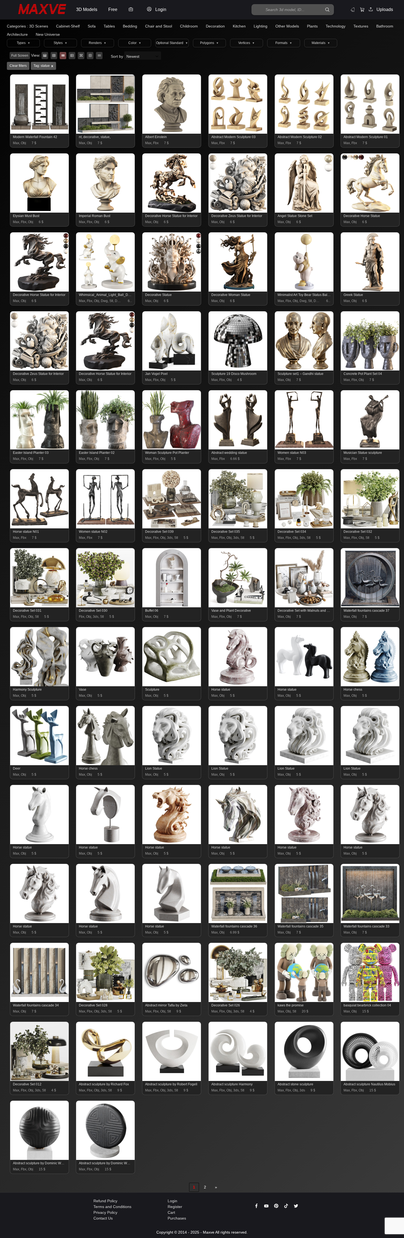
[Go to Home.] (36, 9)
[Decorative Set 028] (105, 1000)
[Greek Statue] (370, 290)
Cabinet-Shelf (68, 26)
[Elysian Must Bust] (39, 211)
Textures (360, 26)
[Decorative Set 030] (105, 606)
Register (175, 1206)
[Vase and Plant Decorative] (238, 606)
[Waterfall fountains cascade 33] (370, 921)
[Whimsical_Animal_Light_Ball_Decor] (105, 290)
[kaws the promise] (304, 1000)
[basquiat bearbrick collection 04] (370, 1000)
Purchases (177, 1218)
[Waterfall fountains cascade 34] (39, 1000)
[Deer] (39, 764)
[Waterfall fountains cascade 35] (304, 921)
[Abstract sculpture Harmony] (238, 1079)
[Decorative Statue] (171, 290)
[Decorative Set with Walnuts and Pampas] (304, 606)
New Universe (48, 34)
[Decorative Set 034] (304, 527)
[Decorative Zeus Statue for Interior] (238, 211)
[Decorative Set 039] (171, 527)
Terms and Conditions (112, 1206)
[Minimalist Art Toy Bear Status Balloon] (304, 290)
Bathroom (384, 26)
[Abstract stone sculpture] (304, 1079)
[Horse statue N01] (39, 527)
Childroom (189, 26)
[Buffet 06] (171, 606)
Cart (171, 1212)
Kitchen (239, 26)
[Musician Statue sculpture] (370, 448)
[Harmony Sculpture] (39, 685)
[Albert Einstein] (171, 132)
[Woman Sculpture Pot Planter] (171, 448)
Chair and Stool (158, 26)
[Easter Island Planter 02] (105, 448)
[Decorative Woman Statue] (238, 290)
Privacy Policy (105, 1212)
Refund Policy (105, 1201)
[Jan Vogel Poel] (171, 369)
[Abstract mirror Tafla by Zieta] (171, 1000)
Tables (109, 26)
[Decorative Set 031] (39, 606)
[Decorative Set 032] (370, 527)
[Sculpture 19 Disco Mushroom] (238, 369)
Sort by (117, 56)
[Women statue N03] (304, 448)
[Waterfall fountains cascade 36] (238, 921)
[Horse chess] (370, 685)
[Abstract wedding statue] (238, 448)
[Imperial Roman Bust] (105, 211)
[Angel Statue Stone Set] (304, 211)
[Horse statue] (238, 685)
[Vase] (105, 685)
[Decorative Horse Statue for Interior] (171, 211)
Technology (335, 26)
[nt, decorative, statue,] (105, 132)
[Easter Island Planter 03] (39, 448)
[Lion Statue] (171, 764)
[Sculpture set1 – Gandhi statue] (304, 369)
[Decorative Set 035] (238, 527)
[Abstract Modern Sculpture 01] (370, 132)
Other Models (287, 26)
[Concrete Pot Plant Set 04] (370, 369)
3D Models (86, 9)
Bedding (130, 26)
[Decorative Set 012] (39, 1079)
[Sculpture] (171, 685)
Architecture (17, 34)
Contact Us (103, 1218)
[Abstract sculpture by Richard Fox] (105, 1079)
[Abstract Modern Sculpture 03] (238, 132)
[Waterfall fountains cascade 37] (370, 606)
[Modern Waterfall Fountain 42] (39, 132)
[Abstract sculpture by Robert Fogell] (171, 1079)
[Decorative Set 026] (238, 1000)
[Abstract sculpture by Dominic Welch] (39, 1158)
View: (35, 55)
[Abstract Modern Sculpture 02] (304, 132)
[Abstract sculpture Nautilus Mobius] (370, 1079)
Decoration (215, 26)
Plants (312, 26)
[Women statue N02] (105, 527)
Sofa (92, 26)
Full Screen (19, 55)
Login (172, 1201)
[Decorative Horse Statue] (370, 211)
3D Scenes (38, 26)
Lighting (260, 26)
